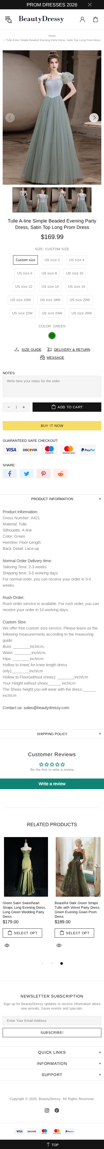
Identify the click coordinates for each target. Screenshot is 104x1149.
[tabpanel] (26, 898)
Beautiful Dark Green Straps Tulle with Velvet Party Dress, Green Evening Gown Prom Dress (78, 910)
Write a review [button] (52, 783)
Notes (9, 373)
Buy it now (52, 426)
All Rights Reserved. (78, 1099)
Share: (9, 465)
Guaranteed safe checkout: (30, 441)
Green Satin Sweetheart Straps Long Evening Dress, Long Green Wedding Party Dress (24, 910)
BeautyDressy (41, 19)
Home (52, 35)
